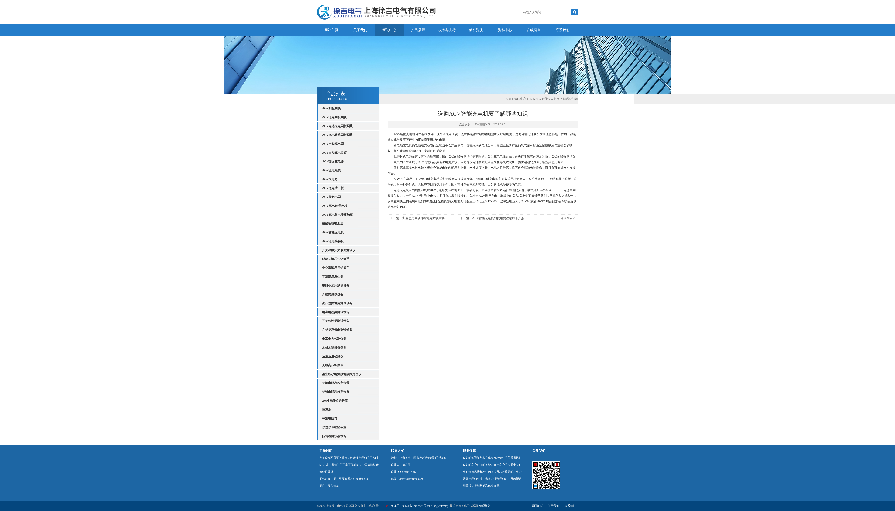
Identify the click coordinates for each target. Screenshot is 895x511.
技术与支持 (447, 30)
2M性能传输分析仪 (335, 400)
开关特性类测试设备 (335, 321)
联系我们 (563, 30)
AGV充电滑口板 (333, 188)
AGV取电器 (330, 179)
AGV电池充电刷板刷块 (337, 126)
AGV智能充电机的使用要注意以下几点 (498, 218)
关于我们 (360, 30)
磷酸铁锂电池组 (332, 223)
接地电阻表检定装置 (335, 383)
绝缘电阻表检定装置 (335, 392)
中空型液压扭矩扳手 (335, 267)
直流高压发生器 (332, 276)
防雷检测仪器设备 (334, 436)
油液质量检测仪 (332, 356)
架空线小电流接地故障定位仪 (341, 374)
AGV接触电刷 (331, 197)
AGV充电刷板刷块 (334, 117)
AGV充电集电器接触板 (337, 214)
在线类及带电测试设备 (337, 329)
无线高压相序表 (332, 365)
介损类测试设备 (332, 294)
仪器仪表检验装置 (334, 427)
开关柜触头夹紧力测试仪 (338, 250)
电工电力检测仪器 (334, 338)
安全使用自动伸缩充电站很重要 (423, 218)
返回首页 (537, 506)
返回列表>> (568, 218)
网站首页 (331, 30)
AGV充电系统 (331, 170)
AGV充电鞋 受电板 (335, 205)
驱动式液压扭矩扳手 (335, 259)
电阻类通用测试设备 (335, 285)
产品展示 (418, 30)
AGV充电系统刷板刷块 (337, 135)
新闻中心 (389, 30)
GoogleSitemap (439, 506)
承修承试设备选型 (334, 347)
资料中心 (505, 30)
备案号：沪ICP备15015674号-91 (410, 506)
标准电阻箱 (329, 418)
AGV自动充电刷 (333, 143)
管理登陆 (484, 506)
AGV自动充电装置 (334, 152)
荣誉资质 (476, 30)
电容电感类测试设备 (335, 312)
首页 (508, 99)
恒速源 (326, 409)
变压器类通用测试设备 (337, 303)
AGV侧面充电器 (333, 161)
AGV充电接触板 (333, 241)
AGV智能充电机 (333, 232)
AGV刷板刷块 (331, 108)
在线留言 (534, 30)
